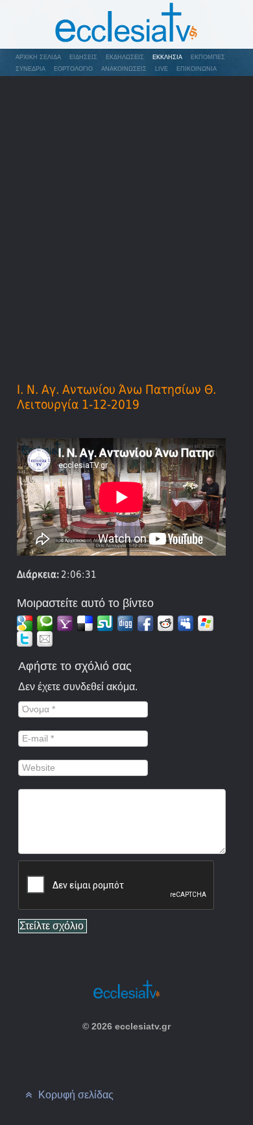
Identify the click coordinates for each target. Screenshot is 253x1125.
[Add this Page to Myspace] (185, 623)
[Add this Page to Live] (205, 623)
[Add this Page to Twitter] (24, 639)
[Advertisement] (126, 210)
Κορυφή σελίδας (75, 1094)
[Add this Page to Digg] (125, 623)
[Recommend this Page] (45, 639)
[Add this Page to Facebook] (145, 623)
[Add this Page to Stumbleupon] (105, 623)
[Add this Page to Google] (24, 623)
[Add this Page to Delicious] (85, 623)
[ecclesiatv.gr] (126, 24)
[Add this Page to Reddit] (165, 623)
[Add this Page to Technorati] (45, 623)
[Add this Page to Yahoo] (65, 623)
